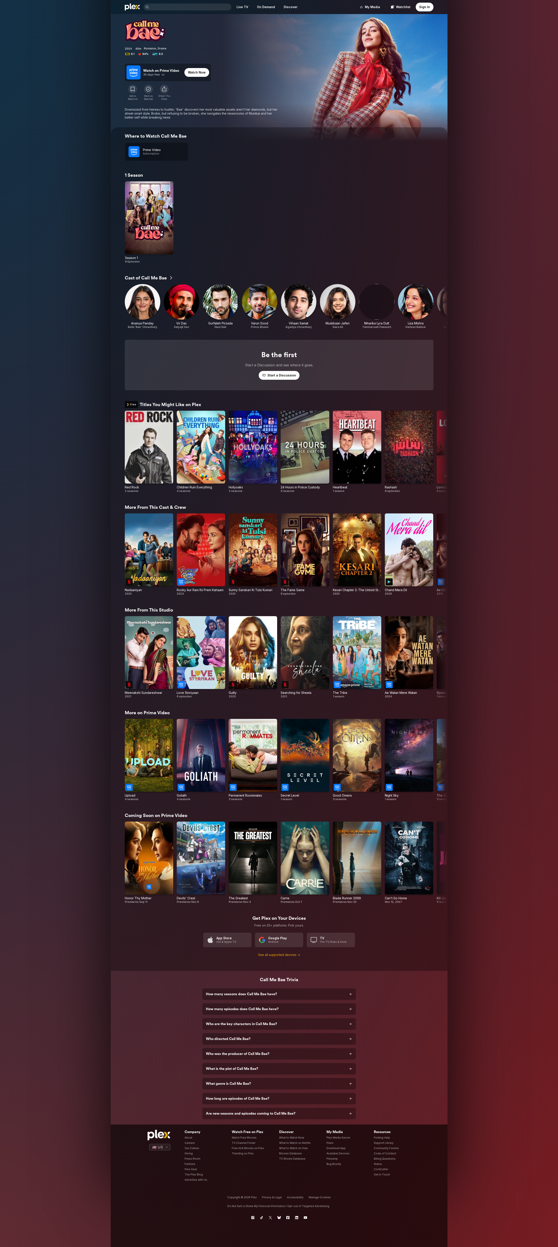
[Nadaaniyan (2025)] (149, 554)
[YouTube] (305, 1217)
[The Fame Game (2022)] (305, 554)
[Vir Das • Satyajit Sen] (181, 306)
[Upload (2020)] (149, 760)
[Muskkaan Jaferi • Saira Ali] (337, 306)
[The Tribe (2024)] (357, 657)
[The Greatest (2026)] (253, 863)
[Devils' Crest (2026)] (201, 863)
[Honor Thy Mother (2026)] (149, 863)
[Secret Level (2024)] (305, 760)
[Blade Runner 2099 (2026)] (357, 863)
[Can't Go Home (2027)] (409, 863)
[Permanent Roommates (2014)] (253, 760)
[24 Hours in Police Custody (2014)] (305, 452)
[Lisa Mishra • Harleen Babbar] (415, 306)
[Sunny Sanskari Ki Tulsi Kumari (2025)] (253, 554)
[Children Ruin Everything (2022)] (201, 452)
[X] (270, 1217)
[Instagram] (252, 1217)
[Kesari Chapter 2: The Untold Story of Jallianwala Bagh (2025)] (357, 554)
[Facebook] (287, 1217)
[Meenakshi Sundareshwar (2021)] (149, 657)
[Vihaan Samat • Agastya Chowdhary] (298, 306)
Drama (162, 48)
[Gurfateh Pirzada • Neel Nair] (220, 306)
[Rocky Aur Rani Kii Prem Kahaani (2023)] (201, 554)
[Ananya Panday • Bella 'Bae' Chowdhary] (142, 306)
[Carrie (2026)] (305, 863)
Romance (150, 48)
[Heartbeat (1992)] (357, 452)
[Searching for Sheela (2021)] (305, 657)
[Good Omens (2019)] (357, 760)
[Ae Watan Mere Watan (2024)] (409, 657)
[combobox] (190, 7)
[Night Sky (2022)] (409, 760)
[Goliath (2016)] (201, 760)
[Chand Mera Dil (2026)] (409, 554)
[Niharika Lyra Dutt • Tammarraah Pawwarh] (376, 306)
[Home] (132, 7)
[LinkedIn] (296, 1217)
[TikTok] (261, 1217)
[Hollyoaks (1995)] (253, 452)
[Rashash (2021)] (409, 452)
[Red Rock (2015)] (149, 452)
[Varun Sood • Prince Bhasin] (259, 306)
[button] (164, 93)
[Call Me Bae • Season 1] (149, 222)
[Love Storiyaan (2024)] (201, 657)
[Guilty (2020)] (253, 657)
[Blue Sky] (279, 1217)
